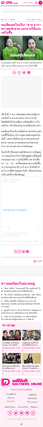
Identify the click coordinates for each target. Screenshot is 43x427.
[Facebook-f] (10, 413)
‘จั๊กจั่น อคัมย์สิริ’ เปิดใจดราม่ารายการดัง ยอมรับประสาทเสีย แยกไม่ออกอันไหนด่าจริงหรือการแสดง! (20, 304)
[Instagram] (33, 413)
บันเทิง (12, 19)
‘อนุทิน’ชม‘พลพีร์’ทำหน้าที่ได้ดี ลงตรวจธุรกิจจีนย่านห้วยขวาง (31, 345)
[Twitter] (23, 251)
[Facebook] (19, 251)
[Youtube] (21, 413)
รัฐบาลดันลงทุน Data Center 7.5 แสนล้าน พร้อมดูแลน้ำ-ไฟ (30, 368)
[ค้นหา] (40, 3)
